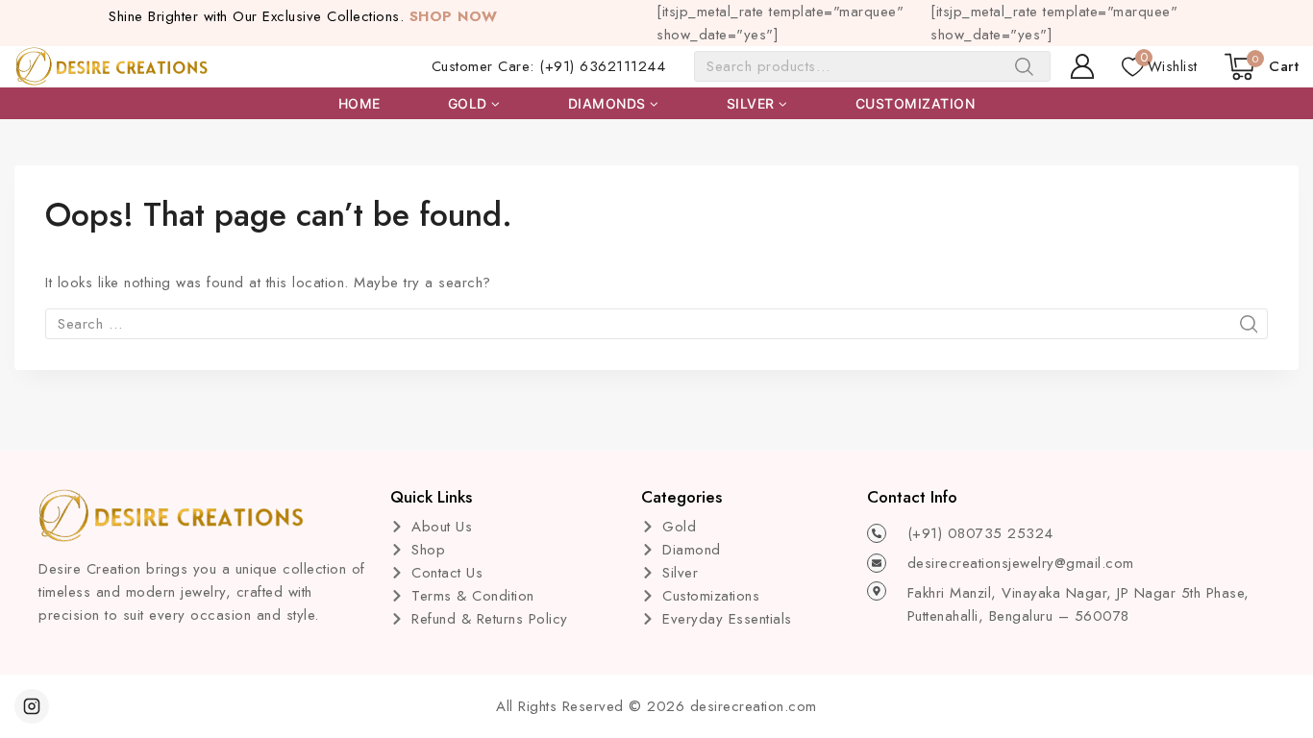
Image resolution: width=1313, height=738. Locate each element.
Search (1030, 71)
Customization (915, 103)
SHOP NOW (453, 16)
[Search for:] (656, 323)
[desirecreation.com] (112, 66)
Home (359, 103)
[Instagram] (31, 706)
